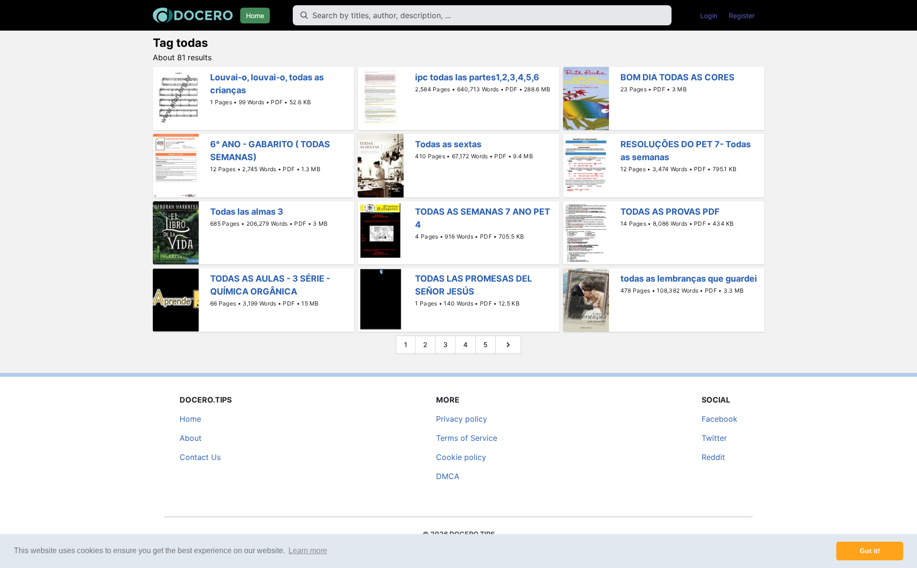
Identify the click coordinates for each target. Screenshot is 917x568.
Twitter (714, 438)
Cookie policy (461, 457)
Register (742, 15)
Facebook (719, 419)
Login (708, 15)
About (191, 438)
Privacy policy (461, 419)
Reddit (713, 457)
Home (255, 15)
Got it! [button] (870, 551)
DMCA (447, 476)
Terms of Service (466, 438)
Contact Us (200, 457)
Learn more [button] (307, 550)
